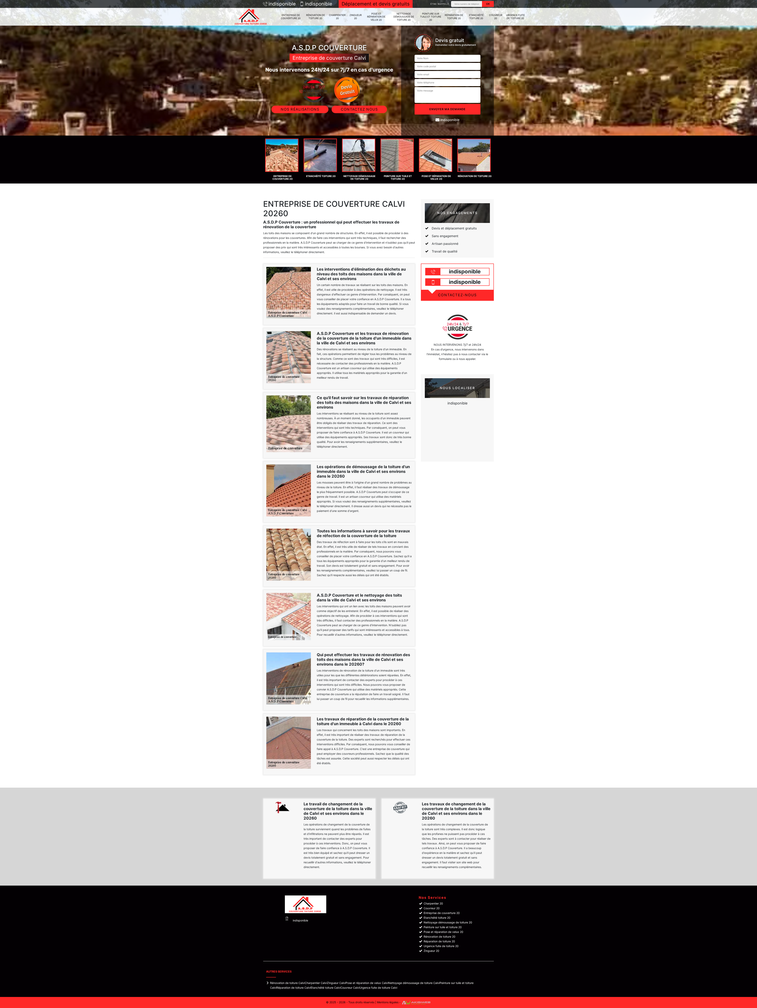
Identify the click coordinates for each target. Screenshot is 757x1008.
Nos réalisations (300, 109)
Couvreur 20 (495, 17)
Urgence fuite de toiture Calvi (378, 987)
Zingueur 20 (356, 17)
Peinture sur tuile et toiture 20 (430, 16)
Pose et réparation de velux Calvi (367, 983)
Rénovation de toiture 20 (315, 17)
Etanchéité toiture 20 (476, 17)
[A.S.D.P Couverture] (251, 17)
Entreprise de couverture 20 (291, 17)
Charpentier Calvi (316, 983)
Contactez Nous (359, 109)
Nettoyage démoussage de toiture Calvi (414, 983)
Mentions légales (387, 1002)
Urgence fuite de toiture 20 (515, 17)
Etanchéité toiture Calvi (325, 987)
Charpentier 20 (337, 17)
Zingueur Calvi (336, 983)
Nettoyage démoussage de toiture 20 (403, 16)
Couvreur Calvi (349, 987)
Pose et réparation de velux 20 (376, 16)
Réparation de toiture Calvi (293, 987)
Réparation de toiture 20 (454, 17)
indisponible (282, 4)
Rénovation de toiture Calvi (287, 983)
